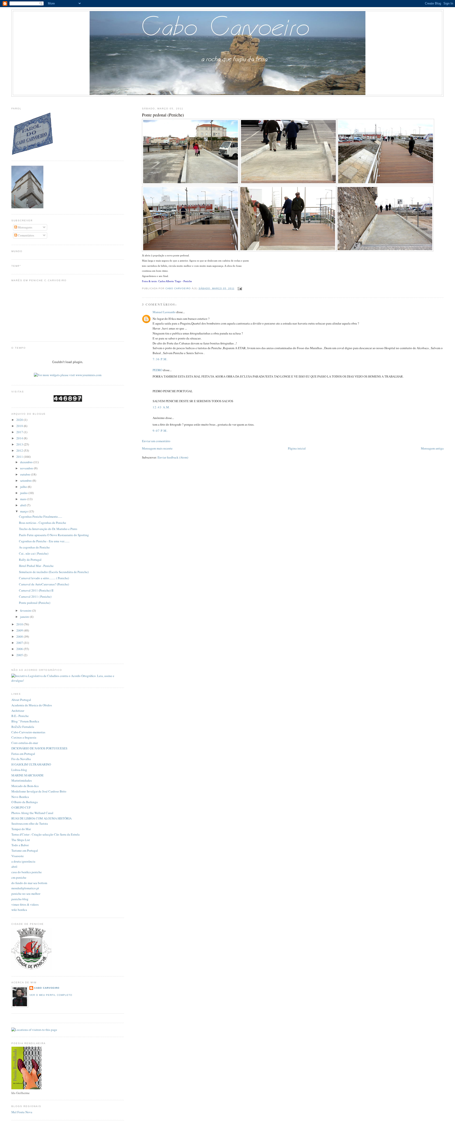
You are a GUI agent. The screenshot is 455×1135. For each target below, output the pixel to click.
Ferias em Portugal (23, 754)
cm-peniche (18, 877)
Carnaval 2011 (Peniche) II (36, 590)
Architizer (17, 710)
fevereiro (26, 610)
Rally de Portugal (30, 559)
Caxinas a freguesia (23, 737)
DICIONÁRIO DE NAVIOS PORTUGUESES (39, 748)
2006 (20, 649)
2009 (20, 630)
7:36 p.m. (160, 359)
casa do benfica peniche (26, 872)
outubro (25, 474)
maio (23, 499)
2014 (20, 438)
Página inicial (297, 448)
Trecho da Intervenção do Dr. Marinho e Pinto (48, 529)
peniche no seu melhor (25, 893)
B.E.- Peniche (20, 716)
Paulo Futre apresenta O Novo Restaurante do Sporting (54, 535)
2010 (20, 624)
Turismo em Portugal (24, 850)
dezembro (26, 462)
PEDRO (157, 370)
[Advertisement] (227, 100)
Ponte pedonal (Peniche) (34, 603)
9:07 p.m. (160, 430)
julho (24, 487)
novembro (27, 468)
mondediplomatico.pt (25, 888)
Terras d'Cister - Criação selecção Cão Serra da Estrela (45, 834)
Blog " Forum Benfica (25, 721)
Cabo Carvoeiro (46, 988)
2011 (20, 456)
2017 (20, 432)
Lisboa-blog (19, 770)
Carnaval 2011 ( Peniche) (35, 596)
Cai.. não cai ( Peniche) (33, 553)
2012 (20, 450)
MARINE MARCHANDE (27, 775)
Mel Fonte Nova (21, 1112)
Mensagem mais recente (157, 448)
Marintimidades (21, 780)
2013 (20, 444)
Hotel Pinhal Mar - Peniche (36, 566)
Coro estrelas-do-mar (24, 743)
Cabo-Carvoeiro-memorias (28, 732)
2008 (20, 636)
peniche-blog (19, 899)
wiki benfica (19, 910)
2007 (20, 643)
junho (24, 493)
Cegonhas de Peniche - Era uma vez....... (44, 541)
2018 (20, 426)
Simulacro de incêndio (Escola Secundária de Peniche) (54, 572)
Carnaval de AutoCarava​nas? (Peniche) (44, 584)
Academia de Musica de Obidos (31, 705)
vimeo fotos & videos (25, 904)
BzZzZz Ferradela (22, 727)
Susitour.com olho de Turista (29, 823)
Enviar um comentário (156, 441)
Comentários (25, 235)
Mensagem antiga (432, 448)
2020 (20, 420)
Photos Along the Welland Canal (32, 813)
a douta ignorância (23, 861)
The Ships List (20, 840)
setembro (26, 480)
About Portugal (21, 700)
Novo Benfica (20, 797)
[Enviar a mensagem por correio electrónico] (240, 288)
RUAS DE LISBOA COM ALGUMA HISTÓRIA (41, 818)
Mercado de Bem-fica (25, 786)
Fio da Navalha (21, 759)
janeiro (25, 616)
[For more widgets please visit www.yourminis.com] (67, 375)
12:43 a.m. (161, 407)
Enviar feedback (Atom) (173, 457)
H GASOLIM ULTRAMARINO (31, 764)
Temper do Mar (21, 829)
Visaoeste (17, 856)
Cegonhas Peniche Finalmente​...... (40, 516)
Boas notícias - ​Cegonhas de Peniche (42, 523)
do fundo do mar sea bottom (29, 883)
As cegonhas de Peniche (34, 547)
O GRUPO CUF (21, 807)
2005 (20, 655)
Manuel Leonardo (164, 312)
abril (23, 505)
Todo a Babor (20, 845)
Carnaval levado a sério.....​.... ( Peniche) (44, 578)
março (24, 511)
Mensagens (24, 227)
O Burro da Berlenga (24, 802)
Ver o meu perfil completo (50, 995)
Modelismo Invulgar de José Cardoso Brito (38, 791)
